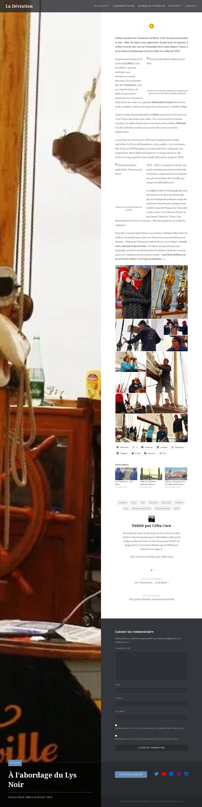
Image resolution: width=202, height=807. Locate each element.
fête (143, 502)
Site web (119, 711)
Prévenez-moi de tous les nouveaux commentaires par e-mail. (150, 728)
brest (133, 502)
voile (176, 508)
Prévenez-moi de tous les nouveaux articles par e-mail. (146, 739)
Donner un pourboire (151, 6)
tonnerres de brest (141, 508)
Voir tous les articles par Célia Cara (151, 556)
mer (126, 508)
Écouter (15, 763)
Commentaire (123, 648)
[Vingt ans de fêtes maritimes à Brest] (151, 474)
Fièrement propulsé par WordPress (135, 801)
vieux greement (162, 508)
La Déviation (19, 6)
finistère (153, 502)
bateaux (123, 502)
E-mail (119, 698)
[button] (133, 292)
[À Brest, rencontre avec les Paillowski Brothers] (176, 474)
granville (166, 502)
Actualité (101, 6)
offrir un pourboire (130, 774)
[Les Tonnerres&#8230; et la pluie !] (126, 474)
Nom (118, 685)
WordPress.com (176, 801)
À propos (174, 6)
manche (179, 502)
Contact (191, 6)
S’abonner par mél (124, 6)
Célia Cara (24, 797)
